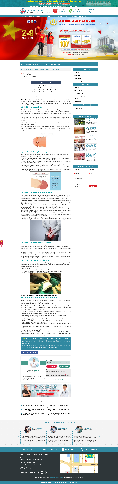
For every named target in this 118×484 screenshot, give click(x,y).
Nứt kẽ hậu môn (78, 101)
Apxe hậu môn (78, 87)
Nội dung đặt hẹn (78, 178)
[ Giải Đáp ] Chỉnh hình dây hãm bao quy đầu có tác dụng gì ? (58, 410)
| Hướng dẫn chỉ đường (90, 450)
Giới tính (91, 169)
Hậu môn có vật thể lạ (80, 96)
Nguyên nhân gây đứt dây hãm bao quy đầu (43, 87)
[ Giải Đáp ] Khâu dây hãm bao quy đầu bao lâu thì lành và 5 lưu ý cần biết (32, 410)
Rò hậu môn (78, 98)
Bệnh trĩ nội (77, 75)
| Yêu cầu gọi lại (30, 450)
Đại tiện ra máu (78, 108)
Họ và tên (76, 169)
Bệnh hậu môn (51, 16)
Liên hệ (81, 16)
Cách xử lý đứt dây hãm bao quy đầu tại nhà (43, 93)
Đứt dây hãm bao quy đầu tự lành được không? (44, 91)
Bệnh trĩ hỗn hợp (78, 81)
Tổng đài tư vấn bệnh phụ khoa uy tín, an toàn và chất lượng (91, 145)
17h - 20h (67, 362)
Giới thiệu (31, 16)
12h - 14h (55, 362)
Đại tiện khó (77, 111)
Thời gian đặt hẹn (78, 184)
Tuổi (90, 173)
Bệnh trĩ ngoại (78, 78)
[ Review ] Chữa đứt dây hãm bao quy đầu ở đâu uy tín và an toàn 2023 (32, 406)
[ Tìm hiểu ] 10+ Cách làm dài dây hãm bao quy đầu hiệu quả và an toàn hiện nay (58, 414)
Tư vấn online (52, 366)
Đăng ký (93, 186)
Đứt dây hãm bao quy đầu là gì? (40, 85)
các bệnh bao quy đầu (33, 64)
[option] (33, 435)
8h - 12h (49, 362)
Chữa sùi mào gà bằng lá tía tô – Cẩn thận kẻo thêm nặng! (91, 120)
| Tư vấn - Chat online (50, 450)
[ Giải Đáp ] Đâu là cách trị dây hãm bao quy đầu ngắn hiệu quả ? (57, 406)
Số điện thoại (77, 173)
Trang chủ (24, 16)
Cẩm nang (74, 16)
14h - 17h (61, 362)
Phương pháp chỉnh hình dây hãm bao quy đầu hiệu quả (46, 96)
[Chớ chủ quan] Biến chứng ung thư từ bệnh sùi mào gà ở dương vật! (91, 155)
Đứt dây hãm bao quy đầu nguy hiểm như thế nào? (45, 89)
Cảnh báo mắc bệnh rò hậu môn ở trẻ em (91, 128)
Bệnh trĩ (77, 72)
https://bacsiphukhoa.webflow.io (56, 477)
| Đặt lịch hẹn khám (70, 450)
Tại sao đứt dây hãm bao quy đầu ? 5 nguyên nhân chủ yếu (51, 64)
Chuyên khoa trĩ (40, 16)
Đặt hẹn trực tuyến (64, 366)
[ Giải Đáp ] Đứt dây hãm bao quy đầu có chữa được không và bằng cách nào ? (32, 414)
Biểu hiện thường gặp (63, 16)
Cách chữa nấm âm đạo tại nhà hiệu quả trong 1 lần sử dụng (91, 137)
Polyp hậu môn (78, 90)
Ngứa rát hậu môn (79, 93)
